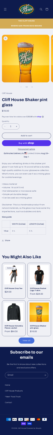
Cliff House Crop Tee (13, 288)
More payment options (26, 149)
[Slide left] (21, 87)
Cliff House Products (14, 391)
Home (7, 385)
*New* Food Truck (13, 397)
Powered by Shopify (33, 428)
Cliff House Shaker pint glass (38, 327)
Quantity (5, 121)
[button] (5, 9)
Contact (8, 402)
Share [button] (7, 240)
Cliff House (22, 428)
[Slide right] (32, 87)
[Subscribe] (45, 375)
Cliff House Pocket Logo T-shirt (38, 289)
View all (26, 340)
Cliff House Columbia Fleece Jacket (14, 327)
